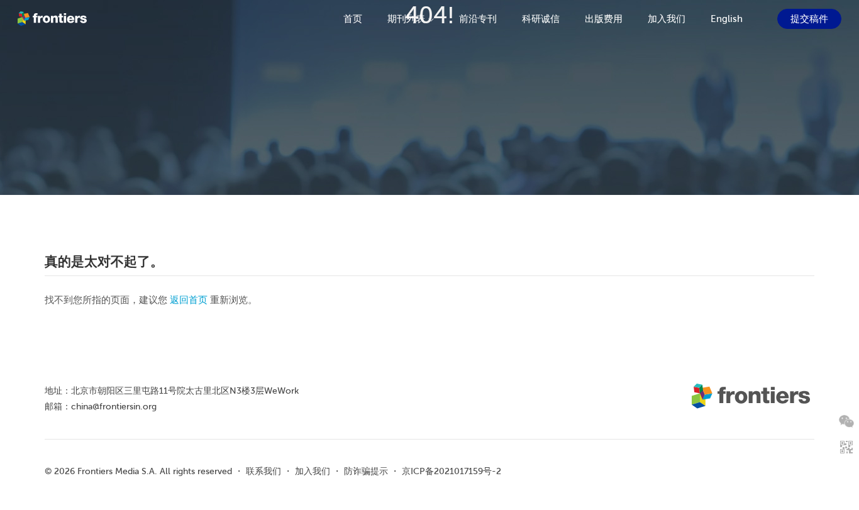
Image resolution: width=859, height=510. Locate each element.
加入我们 (666, 18)
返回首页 (189, 299)
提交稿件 (809, 18)
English (727, 18)
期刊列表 (406, 18)
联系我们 (263, 471)
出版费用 (604, 18)
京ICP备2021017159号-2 (451, 471)
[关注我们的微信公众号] (846, 421)
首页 (352, 18)
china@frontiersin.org (114, 406)
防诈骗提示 (366, 471)
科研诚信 (541, 18)
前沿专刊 (478, 18)
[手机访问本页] (846, 447)
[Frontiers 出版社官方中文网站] (53, 18)
